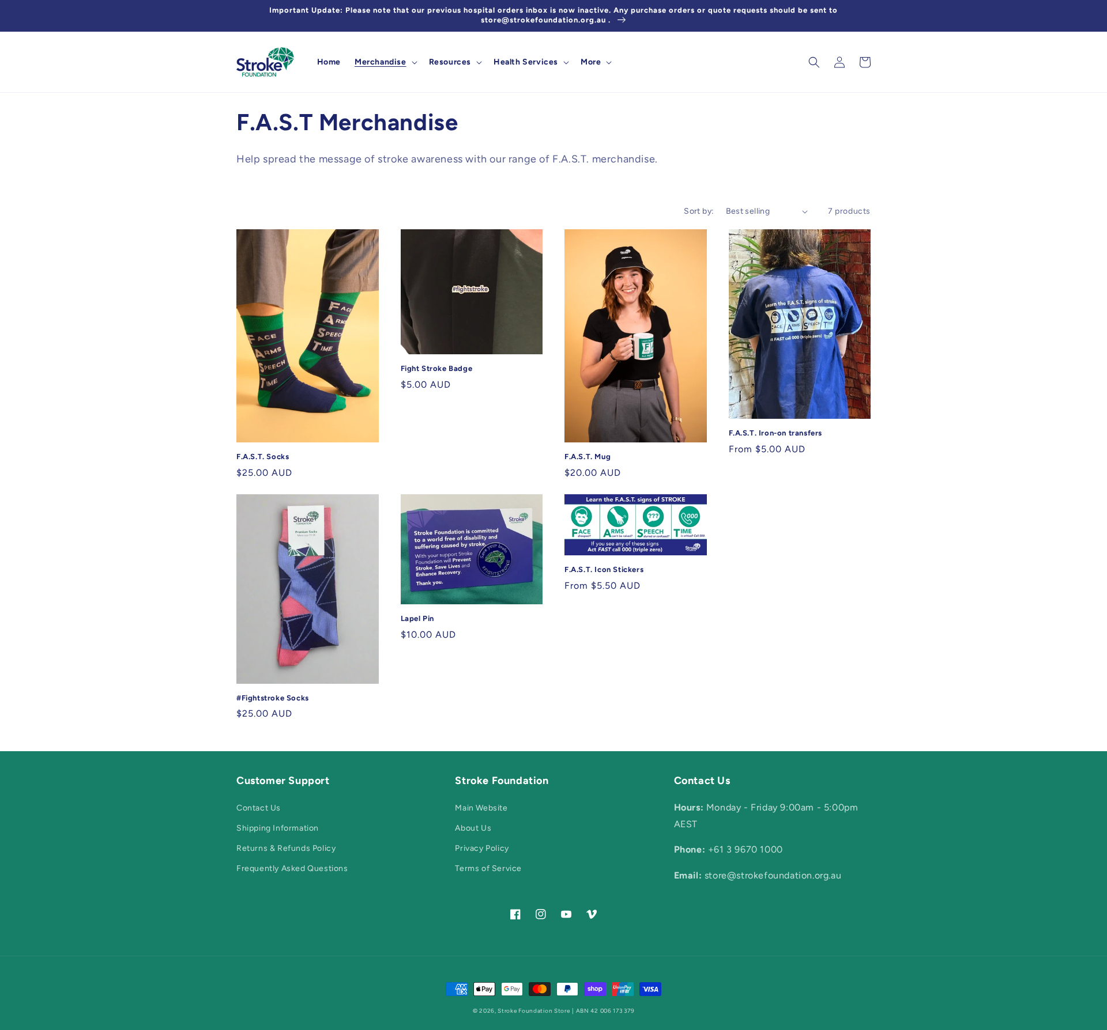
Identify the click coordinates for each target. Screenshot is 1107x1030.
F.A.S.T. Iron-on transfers (776, 433)
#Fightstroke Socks (272, 698)
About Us (473, 828)
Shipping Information (277, 828)
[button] (385, 62)
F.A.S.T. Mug (587, 456)
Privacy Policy (482, 848)
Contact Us (258, 808)
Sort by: (699, 211)
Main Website (481, 808)
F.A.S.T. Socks (262, 456)
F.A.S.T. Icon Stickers (603, 569)
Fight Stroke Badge (437, 368)
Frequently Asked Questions (292, 868)
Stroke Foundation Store (534, 1010)
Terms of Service (488, 868)
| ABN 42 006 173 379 (603, 1010)
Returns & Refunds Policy (286, 848)
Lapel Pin (417, 618)
